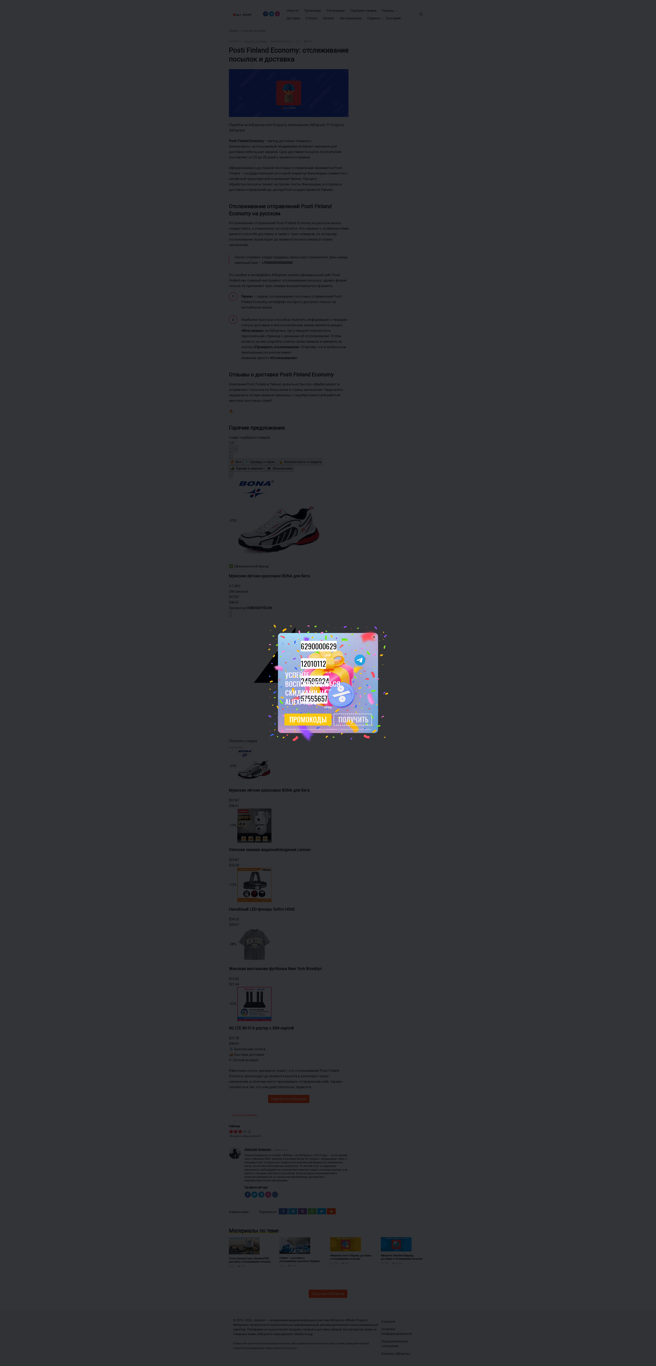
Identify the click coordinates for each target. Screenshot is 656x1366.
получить (353, 719)
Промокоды (308, 719)
